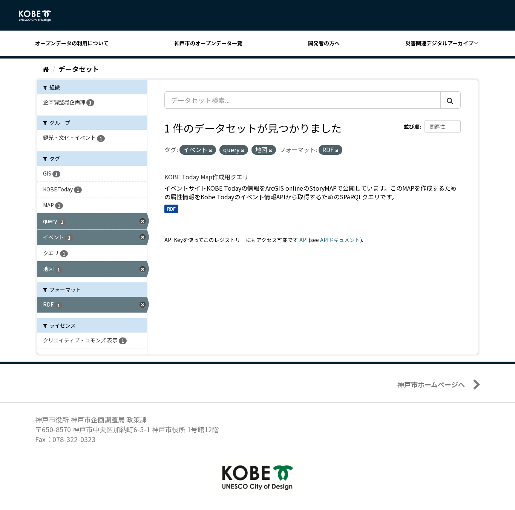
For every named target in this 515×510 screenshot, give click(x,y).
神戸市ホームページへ (431, 384)
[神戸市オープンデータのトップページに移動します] (39, 16)
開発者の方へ (324, 43)
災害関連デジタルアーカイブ (439, 43)
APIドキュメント (340, 239)
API (303, 239)
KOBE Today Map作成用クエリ (206, 176)
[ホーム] (46, 69)
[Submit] (450, 100)
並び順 (412, 126)
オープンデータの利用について (72, 43)
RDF (171, 208)
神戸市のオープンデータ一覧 (208, 43)
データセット (78, 69)
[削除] (210, 150)
